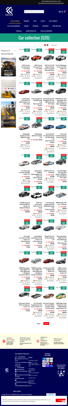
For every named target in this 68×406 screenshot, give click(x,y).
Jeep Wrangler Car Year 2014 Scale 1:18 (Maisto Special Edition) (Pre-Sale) (61, 174)
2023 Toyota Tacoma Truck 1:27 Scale (25, 66)
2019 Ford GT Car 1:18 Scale (49, 171)
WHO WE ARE (57, 26)
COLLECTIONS (15, 21)
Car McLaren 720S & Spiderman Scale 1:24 (48, 269)
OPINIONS (45, 26)
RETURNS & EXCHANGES (32, 369)
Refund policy (32, 378)
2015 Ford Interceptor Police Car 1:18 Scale (37, 205)
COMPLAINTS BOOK (34, 372)
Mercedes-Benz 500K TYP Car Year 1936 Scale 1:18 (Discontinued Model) (61, 240)
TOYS (35, 21)
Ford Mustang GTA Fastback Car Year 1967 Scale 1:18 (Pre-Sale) (48, 101)
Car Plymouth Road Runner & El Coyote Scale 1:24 (36, 304)
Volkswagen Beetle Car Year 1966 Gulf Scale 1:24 (25, 136)
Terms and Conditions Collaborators (32, 382)
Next (38, 323)
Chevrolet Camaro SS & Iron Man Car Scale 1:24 (24, 304)
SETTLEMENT (53, 21)
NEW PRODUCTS (31, 31)
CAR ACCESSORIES (46, 31)
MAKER (26, 26)
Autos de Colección (7, 54)
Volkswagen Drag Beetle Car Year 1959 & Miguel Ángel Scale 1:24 (61, 305)
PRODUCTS (5, 51)
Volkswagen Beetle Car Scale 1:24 (37, 135)
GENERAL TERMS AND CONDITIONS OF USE (34, 364)
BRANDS (35, 26)
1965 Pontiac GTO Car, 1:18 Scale (61, 203)
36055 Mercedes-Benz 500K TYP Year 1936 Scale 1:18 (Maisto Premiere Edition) (24, 271)
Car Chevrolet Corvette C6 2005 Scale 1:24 (24, 172)
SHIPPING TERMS (33, 360)
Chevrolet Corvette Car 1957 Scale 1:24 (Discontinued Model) (24, 239)
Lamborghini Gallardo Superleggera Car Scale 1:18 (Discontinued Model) (36, 175)
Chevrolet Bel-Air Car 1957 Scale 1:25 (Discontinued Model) (36, 102)
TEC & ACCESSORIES (13, 26)
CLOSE (61, 400)
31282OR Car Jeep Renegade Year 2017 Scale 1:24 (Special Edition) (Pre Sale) (60, 102)
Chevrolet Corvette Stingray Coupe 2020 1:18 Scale (60, 136)
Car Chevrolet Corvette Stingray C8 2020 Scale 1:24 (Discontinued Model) (48, 138)
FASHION (26, 21)
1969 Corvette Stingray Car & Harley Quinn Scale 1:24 (62, 270)
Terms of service (33, 375)
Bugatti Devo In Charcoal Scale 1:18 (49, 237)
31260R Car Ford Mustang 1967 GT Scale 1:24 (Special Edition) (25, 205)
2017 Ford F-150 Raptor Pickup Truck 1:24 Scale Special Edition (49, 67)
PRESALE (19, 31)
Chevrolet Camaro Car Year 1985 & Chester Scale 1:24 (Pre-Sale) (48, 305)
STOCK (43, 21)
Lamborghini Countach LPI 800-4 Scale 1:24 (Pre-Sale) (24, 101)
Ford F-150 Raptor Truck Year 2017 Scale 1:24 (61, 66)
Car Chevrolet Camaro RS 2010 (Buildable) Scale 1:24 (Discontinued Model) (49, 207)
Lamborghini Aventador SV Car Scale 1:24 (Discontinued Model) (36, 239)
